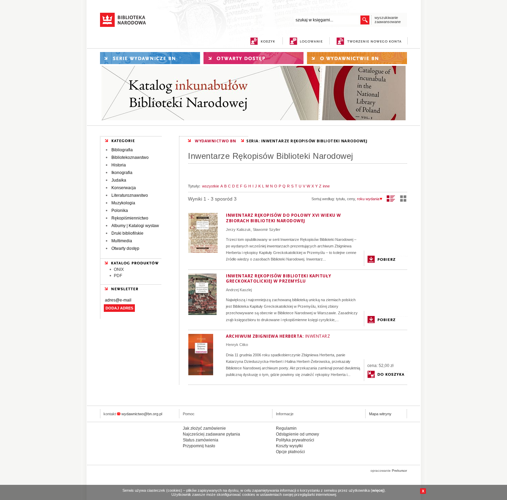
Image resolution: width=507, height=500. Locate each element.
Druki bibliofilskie (127, 233)
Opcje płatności (290, 451)
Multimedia (121, 240)
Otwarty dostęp (125, 248)
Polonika (119, 210)
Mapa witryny (380, 414)
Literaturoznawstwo (129, 195)
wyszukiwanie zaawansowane (388, 20)
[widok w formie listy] (391, 198)
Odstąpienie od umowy (297, 434)
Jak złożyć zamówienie (204, 428)
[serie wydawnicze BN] (150, 58)
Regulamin (286, 428)
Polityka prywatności (295, 440)
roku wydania (368, 199)
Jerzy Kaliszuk (238, 229)
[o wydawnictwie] (357, 58)
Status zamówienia (200, 440)
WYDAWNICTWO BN (215, 140)
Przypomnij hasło (199, 445)
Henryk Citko (237, 345)
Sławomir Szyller (266, 229)
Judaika (118, 180)
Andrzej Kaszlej (239, 290)
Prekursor (399, 470)
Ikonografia (121, 172)
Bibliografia (122, 149)
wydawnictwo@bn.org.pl (141, 414)
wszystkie (210, 186)
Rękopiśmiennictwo (129, 218)
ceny (351, 199)
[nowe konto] (370, 41)
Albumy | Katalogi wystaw (135, 225)
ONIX (119, 269)
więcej (378, 490)
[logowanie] (308, 41)
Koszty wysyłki (289, 445)
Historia (118, 165)
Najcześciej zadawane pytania (211, 434)
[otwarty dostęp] (253, 58)
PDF (118, 275)
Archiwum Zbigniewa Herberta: (278, 336)
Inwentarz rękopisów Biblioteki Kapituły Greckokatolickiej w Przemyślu (278, 278)
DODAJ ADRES (119, 308)
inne (326, 186)
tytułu (340, 199)
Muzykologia (123, 203)
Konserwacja (123, 187)
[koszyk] (262, 41)
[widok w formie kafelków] (403, 198)
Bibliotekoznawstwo (130, 157)
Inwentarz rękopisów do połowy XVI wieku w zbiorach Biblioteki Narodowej (283, 218)
